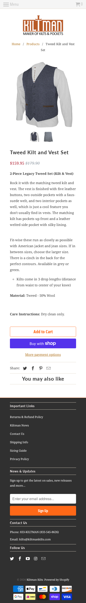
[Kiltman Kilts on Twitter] (12, 558)
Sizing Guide (18, 451)
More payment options (43, 354)
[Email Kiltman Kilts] (43, 558)
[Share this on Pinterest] (40, 368)
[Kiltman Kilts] (43, 25)
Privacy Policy (19, 459)
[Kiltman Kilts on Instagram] (36, 558)
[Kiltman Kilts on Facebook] (20, 558)
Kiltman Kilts (35, 580)
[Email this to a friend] (47, 368)
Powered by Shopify (56, 580)
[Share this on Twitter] (24, 368)
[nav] (11, 4)
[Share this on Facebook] (32, 368)
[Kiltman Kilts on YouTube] (28, 558)
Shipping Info (19, 442)
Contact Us (17, 434)
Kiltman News (19, 425)
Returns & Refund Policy (26, 417)
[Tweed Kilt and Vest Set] (43, 95)
